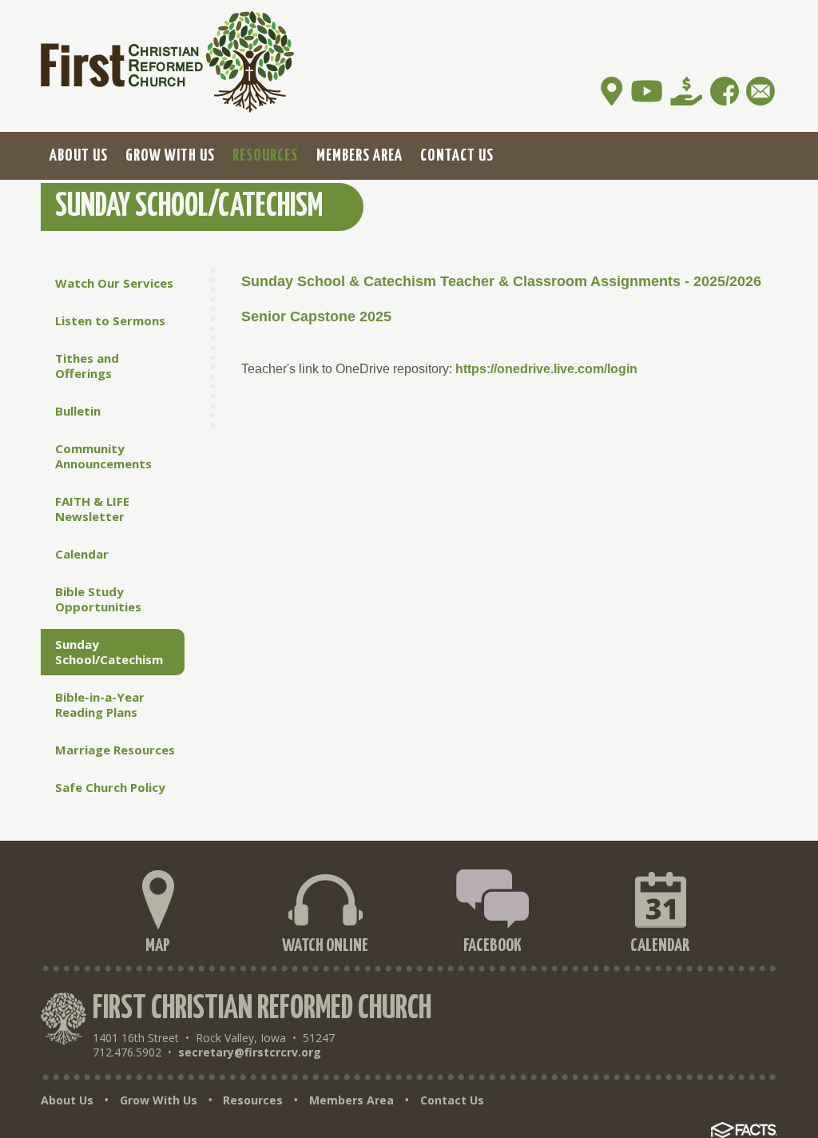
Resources (253, 1100)
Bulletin (78, 411)
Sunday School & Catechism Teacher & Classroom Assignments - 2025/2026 (501, 281)
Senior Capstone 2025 (316, 316)
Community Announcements (103, 456)
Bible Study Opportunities (98, 599)
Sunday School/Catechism (109, 651)
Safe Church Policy (110, 787)
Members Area (351, 1100)
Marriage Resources (115, 750)
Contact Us (452, 1100)
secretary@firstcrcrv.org (249, 1052)
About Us (67, 1100)
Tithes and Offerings (87, 365)
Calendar (82, 554)
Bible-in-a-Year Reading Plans (100, 704)
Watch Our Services (114, 283)
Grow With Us (158, 1100)
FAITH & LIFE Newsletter (92, 508)
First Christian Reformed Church (262, 1009)
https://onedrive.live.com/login (546, 369)
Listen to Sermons (110, 320)
